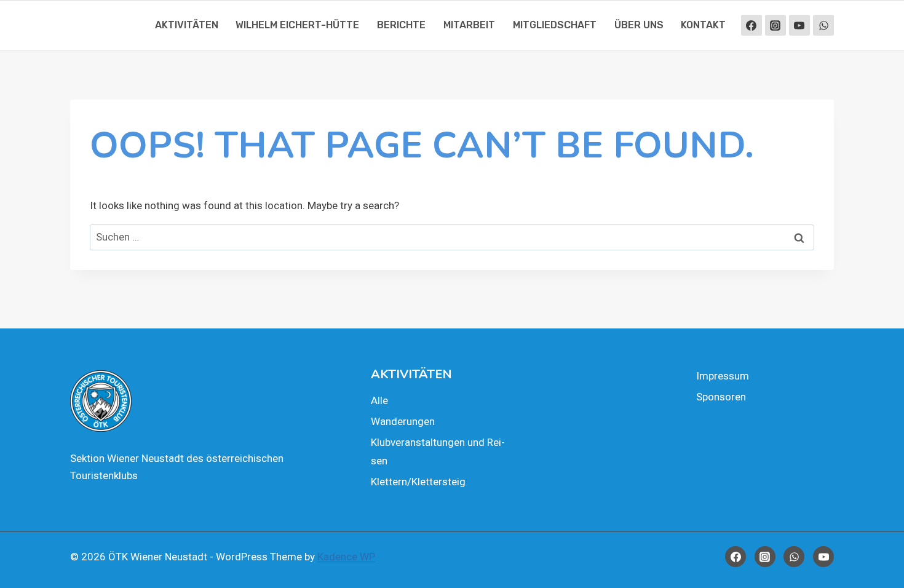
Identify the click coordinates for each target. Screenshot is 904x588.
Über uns (639, 25)
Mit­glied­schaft (555, 25)
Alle (379, 400)
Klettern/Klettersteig (418, 481)
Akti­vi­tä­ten (186, 25)
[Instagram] (775, 25)
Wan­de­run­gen (403, 421)
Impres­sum (722, 376)
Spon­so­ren (721, 397)
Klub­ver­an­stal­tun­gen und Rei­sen (438, 451)
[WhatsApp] (823, 25)
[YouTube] (799, 25)
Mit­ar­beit (469, 25)
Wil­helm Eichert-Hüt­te (297, 25)
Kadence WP (346, 556)
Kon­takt (703, 25)
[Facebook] (751, 25)
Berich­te (401, 25)
